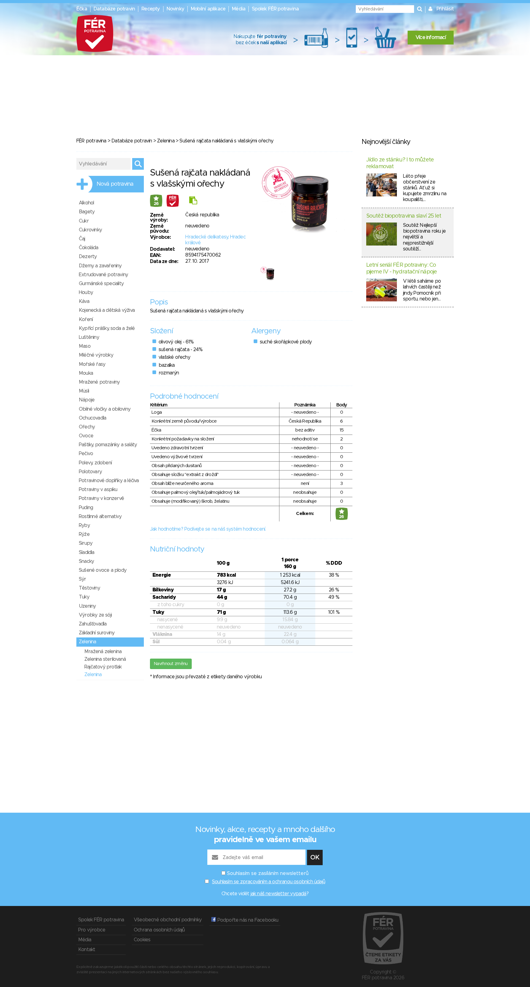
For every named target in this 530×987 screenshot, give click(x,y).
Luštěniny (89, 337)
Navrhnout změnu (171, 664)
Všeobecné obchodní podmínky (168, 919)
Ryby (84, 525)
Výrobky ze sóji (95, 615)
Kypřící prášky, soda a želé (107, 328)
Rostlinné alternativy (100, 516)
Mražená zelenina (102, 651)
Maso (84, 346)
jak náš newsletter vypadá (278, 893)
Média (238, 8)
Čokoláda (88, 247)
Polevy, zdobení (95, 462)
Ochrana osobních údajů (159, 929)
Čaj (82, 238)
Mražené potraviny (99, 382)
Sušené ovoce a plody (102, 570)
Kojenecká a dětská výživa (107, 310)
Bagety (86, 211)
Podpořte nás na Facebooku (247, 920)
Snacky (86, 561)
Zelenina (166, 140)
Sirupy (85, 543)
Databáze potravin (114, 8)
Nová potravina (115, 184)
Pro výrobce (91, 929)
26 (156, 204)
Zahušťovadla (92, 623)
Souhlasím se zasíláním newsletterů (268, 873)
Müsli (84, 391)
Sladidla (86, 552)
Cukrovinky (90, 229)
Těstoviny (89, 588)
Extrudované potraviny (103, 274)
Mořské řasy (92, 364)
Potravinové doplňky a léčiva (109, 480)
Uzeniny (87, 606)
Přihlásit (445, 8)
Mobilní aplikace (208, 8)
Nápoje (86, 399)
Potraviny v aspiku (98, 489)
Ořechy (87, 426)
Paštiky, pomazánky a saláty (108, 444)
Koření (86, 319)
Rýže (84, 534)
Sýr (82, 579)
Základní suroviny (96, 632)
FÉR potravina (91, 140)
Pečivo (86, 453)
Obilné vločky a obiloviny (104, 409)
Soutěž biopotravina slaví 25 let (403, 216)
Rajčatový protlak (102, 666)
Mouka (86, 373)
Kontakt (86, 949)
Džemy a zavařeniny (100, 265)
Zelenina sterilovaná (105, 659)
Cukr (84, 221)
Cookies (142, 939)
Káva (84, 301)
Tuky (84, 596)
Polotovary (90, 471)
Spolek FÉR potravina (275, 8)
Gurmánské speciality (101, 283)
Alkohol (86, 202)
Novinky (175, 8)
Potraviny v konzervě (101, 498)
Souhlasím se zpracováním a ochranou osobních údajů (268, 881)
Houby (86, 292)
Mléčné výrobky (96, 355)
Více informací (431, 37)
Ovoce (86, 435)
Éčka (81, 8)
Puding (86, 507)
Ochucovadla (92, 418)
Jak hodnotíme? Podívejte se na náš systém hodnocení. (208, 529)
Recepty (150, 8)
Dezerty (88, 256)
